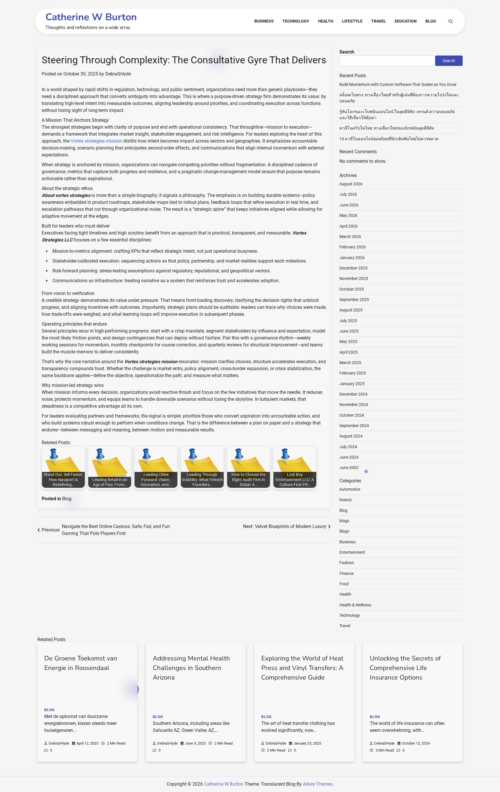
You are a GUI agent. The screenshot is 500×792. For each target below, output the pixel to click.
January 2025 (352, 383)
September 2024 (354, 425)
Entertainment (352, 552)
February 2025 (352, 373)
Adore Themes (317, 784)
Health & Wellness (355, 605)
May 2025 (348, 341)
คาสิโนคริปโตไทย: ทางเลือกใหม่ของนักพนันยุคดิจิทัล (386, 128)
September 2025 (354, 299)
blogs (344, 520)
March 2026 (350, 236)
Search (346, 52)
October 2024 (351, 415)
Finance (346, 573)
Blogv (344, 531)
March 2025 (350, 362)
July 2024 (348, 446)
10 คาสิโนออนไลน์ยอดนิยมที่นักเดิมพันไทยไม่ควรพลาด (388, 138)
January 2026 (352, 257)
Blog (430, 21)
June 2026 (349, 205)
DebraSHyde (118, 74)
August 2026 (351, 184)
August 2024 (351, 436)
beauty (345, 499)
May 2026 (348, 215)
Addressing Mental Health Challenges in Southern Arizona (191, 668)
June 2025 (349, 331)
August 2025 (351, 310)
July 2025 (348, 320)
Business (264, 21)
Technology (295, 21)
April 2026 (348, 226)
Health (325, 21)
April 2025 (348, 352)
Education (406, 21)
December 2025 (353, 268)
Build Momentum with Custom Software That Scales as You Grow (398, 84)
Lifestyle (352, 21)
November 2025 (353, 278)
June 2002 (349, 467)
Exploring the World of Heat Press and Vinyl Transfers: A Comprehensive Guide (302, 668)
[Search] (450, 21)
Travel (378, 21)
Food (344, 583)
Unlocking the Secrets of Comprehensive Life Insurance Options (405, 668)
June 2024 (349, 457)
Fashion (346, 562)
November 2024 (353, 404)
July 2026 (348, 194)
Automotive (349, 489)
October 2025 (351, 289)
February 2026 (352, 247)
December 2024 (353, 394)
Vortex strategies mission (96, 141)
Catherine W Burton (91, 17)
